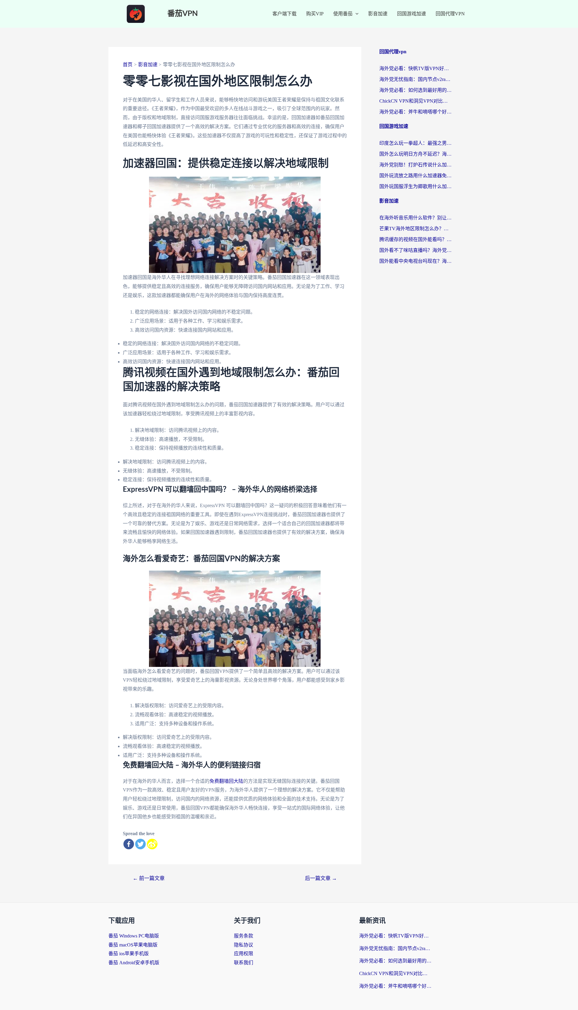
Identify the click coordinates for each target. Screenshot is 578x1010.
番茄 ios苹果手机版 (128, 953)
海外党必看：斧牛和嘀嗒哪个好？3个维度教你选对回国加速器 (415, 111)
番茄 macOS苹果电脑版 (132, 944)
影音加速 (377, 13)
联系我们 (243, 962)
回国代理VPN (450, 13)
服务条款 (243, 935)
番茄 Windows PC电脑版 (133, 935)
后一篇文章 (321, 878)
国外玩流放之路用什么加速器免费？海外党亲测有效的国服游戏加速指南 (415, 175)
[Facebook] (128, 844)
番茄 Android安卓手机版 (133, 962)
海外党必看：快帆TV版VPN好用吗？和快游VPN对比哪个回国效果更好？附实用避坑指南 (415, 68)
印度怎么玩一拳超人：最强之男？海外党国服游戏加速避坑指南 (415, 143)
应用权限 (243, 953)
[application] (356, 14)
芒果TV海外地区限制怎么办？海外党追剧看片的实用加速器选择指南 (415, 228)
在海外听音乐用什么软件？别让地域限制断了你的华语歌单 (415, 217)
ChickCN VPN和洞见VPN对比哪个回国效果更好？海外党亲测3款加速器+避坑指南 (415, 101)
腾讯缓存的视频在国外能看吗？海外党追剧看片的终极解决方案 (415, 239)
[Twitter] (140, 844)
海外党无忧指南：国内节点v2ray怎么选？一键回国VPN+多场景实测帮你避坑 (415, 79)
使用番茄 (343, 13)
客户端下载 (284, 13)
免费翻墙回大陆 (226, 781)
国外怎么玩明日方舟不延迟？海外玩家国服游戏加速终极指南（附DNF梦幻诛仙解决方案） (415, 153)
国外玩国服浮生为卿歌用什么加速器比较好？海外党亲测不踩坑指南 (415, 186)
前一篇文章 (149, 878)
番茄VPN (182, 13)
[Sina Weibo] (152, 844)
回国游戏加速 (411, 13)
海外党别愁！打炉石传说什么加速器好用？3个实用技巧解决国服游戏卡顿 (415, 164)
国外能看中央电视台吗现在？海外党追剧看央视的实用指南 (415, 261)
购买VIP (315, 13)
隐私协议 (243, 944)
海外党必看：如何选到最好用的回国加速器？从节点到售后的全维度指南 (415, 90)
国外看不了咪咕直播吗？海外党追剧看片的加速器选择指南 (415, 250)
